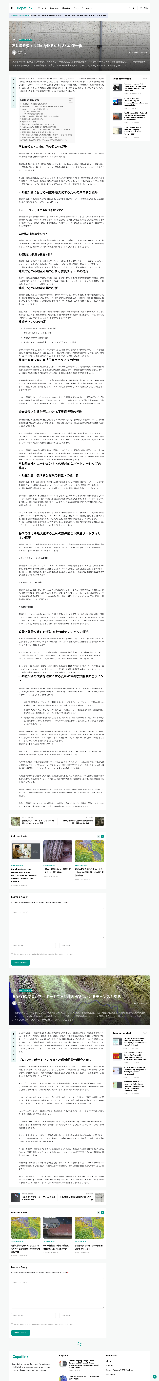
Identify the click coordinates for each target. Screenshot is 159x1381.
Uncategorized (25, 40)
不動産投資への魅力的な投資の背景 (34, 104)
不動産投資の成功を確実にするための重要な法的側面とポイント (45, 140)
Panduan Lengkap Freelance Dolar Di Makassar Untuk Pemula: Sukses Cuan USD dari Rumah (24, 875)
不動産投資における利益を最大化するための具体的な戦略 (43, 106)
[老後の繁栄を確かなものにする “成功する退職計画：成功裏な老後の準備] (89, 851)
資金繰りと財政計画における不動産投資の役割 (39, 127)
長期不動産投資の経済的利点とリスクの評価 (38, 124)
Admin (20, 51)
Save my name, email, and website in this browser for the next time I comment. (43, 954)
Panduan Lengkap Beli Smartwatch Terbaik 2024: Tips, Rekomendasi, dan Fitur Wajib (134, 87)
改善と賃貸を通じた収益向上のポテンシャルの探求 (40, 137)
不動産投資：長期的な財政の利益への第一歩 (38, 132)
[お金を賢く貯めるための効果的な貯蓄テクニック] (89, 1228)
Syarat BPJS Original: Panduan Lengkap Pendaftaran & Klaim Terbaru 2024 (132, 130)
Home (14, 40)
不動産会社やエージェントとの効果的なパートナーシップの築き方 (46, 129)
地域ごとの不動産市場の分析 (32, 119)
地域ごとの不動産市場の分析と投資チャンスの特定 (40, 116)
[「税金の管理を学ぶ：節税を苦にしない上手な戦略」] (57, 851)
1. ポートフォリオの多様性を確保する (36, 109)
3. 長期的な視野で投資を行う (34, 114)
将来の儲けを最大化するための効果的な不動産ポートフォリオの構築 (47, 135)
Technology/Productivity (21, 15)
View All (145, 79)
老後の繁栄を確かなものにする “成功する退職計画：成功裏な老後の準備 (89, 872)
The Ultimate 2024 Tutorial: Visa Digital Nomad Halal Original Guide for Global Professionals (135, 116)
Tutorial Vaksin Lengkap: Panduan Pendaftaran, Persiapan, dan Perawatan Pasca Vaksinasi (135, 1041)
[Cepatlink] (24, 8)
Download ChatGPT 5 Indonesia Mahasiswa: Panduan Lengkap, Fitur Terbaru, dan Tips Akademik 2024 (133, 1086)
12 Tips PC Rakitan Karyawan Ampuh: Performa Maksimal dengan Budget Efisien (70, 15)
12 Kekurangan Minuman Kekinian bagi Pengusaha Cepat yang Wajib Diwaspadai (134, 1070)
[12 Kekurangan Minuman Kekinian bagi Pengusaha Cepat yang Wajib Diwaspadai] (117, 1070)
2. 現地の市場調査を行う (32, 112)
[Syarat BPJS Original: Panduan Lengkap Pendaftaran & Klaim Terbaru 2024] (117, 130)
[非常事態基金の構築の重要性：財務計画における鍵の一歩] (57, 1228)
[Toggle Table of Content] (69, 100)
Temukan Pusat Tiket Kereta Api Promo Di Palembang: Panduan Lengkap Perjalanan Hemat (135, 1056)
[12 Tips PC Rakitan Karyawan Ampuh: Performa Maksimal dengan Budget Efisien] (34, 15)
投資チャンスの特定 (29, 122)
